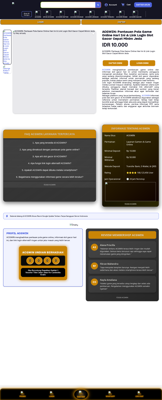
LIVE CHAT (139, 396)
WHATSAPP (110, 396)
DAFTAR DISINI (115, 63)
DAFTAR (121, 22)
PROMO (22, 396)
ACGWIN (106, 70)
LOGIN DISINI (142, 63)
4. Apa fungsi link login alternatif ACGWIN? (49, 163)
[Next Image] (94, 72)
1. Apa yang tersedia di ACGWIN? (50, 143)
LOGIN (41, 22)
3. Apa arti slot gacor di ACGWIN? (50, 156)
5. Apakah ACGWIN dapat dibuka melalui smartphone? (49, 170)
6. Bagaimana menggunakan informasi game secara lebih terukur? (49, 177)
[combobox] (68, 5)
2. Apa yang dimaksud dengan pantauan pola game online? (50, 149)
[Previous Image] (15, 72)
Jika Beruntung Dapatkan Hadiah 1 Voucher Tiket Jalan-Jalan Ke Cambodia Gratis (42, 272)
